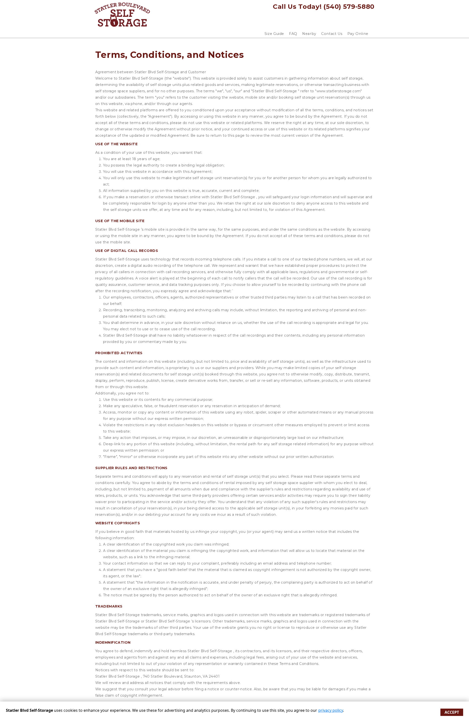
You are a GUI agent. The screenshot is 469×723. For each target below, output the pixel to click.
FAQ (293, 33)
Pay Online (358, 33)
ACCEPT (452, 712)
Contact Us (331, 33)
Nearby (309, 33)
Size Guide (274, 33)
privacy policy (330, 710)
